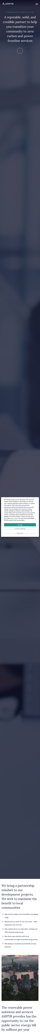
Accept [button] (20, 525)
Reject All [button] (20, 533)
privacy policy (14, 518)
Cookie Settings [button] (20, 528)
